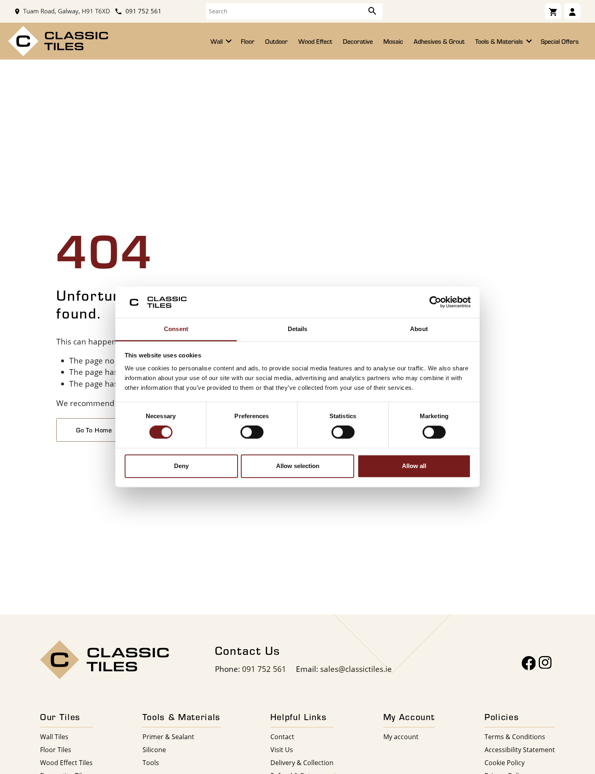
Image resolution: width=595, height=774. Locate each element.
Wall (217, 41)
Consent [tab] (176, 328)
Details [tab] (298, 328)
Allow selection (297, 465)
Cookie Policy (504, 762)
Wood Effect (315, 41)
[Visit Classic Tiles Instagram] (545, 663)
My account (401, 736)
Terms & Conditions (514, 736)
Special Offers (560, 41)
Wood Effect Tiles (66, 762)
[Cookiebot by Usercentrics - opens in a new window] (435, 302)
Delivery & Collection (302, 762)
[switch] (252, 432)
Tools (150, 762)
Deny (181, 465)
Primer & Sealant (168, 736)
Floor (248, 41)
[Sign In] (572, 11)
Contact (282, 736)
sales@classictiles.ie (356, 669)
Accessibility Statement (519, 749)
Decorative (358, 41)
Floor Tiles (55, 749)
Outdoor (276, 41)
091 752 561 (143, 11)
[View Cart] (553, 11)
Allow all (414, 465)
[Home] (58, 40)
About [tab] (419, 328)
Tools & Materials (500, 41)
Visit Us (281, 749)
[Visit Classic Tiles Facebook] (529, 663)
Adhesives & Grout (439, 41)
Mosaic (393, 41)
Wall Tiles (54, 736)
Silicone (154, 749)
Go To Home (94, 430)
